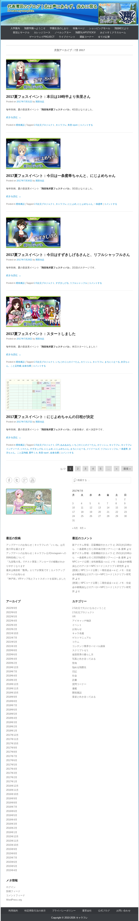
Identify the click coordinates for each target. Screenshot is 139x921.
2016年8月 (11, 802)
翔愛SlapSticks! (85, 32)
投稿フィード (13, 891)
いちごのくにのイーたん (68, 362)
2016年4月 (11, 819)
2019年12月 (12, 667)
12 (91, 507)
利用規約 (13, 910)
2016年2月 (11, 828)
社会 (74, 675)
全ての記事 (104, 36)
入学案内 (15, 28)
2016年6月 (11, 811)
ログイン (11, 887)
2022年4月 (11, 620)
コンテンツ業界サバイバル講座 (88, 646)
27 (99, 516)
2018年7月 (11, 705)
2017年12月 (12, 735)
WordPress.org (14, 899)
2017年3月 (11, 773)
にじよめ (72, 204)
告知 (74, 663)
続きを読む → (13, 117)
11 (82, 507)
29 (116, 516)
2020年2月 (11, 663)
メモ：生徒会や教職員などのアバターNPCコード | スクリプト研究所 (101, 574)
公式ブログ (104, 910)
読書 (74, 680)
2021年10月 (12, 633)
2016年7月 (11, 806)
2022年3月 (11, 625)
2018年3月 (11, 722)
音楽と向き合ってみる (84, 696)
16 (125, 507)
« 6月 (75, 528)
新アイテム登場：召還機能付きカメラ (92, 545)
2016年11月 (12, 790)
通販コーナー (87, 36)
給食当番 (26, 366)
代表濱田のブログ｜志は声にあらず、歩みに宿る (52, 6)
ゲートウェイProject (41, 36)
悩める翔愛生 (79, 667)
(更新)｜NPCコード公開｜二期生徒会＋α (93, 583)
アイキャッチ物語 (81, 620)
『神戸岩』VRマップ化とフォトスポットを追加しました (36, 578)
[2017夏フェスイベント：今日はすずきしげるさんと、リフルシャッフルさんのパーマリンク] (69, 232)
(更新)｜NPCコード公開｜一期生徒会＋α (93, 570)
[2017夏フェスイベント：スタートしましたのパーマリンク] (69, 311)
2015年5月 (11, 866)
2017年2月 (11, 777)
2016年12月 (12, 785)
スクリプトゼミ (80, 650)
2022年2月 (11, 629)
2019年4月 (11, 675)
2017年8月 (11, 751)
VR (73, 616)
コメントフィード (15, 895)
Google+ (25, 480)
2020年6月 (11, 654)
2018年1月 (11, 730)
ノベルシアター (63, 32)
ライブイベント (67, 36)
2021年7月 (11, 637)
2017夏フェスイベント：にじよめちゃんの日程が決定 (50, 417)
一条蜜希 (98, 204)
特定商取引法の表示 (35, 910)
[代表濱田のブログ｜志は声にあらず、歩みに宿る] (69, 13)
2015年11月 (12, 840)
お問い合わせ (123, 910)
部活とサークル (21, 32)
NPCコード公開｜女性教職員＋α (89, 561)
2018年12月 (12, 684)
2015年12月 (12, 836)
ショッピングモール (99, 28)
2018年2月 (11, 726)
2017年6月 (11, 760)
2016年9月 (11, 798)
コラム (75, 641)
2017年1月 (11, 781)
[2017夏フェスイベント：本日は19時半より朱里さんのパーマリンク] (69, 74)
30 (125, 516)
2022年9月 (11, 608)
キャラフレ (61, 125)
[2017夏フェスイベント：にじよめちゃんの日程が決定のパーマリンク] (69, 394)
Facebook (9, 480)
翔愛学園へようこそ (34, 28)
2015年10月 (12, 845)
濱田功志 (39, 101)
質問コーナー (79, 684)
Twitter (17, 480)
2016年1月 (11, 832)
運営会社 (87, 910)
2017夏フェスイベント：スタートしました (41, 334)
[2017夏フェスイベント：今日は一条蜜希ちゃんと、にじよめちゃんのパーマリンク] (69, 153)
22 (116, 512)
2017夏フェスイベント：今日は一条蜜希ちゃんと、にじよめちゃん (60, 176)
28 (108, 516)
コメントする (86, 125)
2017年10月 (12, 743)
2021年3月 (11, 646)
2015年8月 (11, 853)
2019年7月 (11, 671)
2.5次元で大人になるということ (89, 608)
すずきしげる (62, 283)
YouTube (32, 480)
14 (108, 507)
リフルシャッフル (78, 283)
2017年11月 (12, 739)
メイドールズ (93, 449)
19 (91, 512)
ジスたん (24, 449)
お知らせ (77, 629)
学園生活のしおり (59, 28)
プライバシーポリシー (64, 910)
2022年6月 (11, 612)
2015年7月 (11, 857)
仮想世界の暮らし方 (82, 654)
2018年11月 (12, 688)
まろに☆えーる (112, 362)
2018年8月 (11, 701)
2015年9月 (11, 849)
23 (125, 512)
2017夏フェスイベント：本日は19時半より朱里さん (48, 97)
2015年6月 (11, 862)
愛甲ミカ (33, 452)
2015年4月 (11, 870)
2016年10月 (12, 794)
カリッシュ (86, 362)
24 (73, 516)
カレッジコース (42, 32)
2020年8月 (11, 650)
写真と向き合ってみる (84, 658)
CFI (57, 445)
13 (99, 507)
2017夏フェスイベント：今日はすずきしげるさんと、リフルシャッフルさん (68, 255)
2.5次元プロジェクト (44, 125)
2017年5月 (11, 764)
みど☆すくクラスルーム (113, 32)
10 (73, 507)
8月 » (83, 528)
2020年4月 (11, 658)
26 (91, 516)
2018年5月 (11, 713)
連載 (74, 688)
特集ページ (79, 28)
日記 (74, 671)
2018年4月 (11, 718)
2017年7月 (11, 756)
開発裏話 (20, 125)
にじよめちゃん (85, 204)
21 (108, 512)
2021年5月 (11, 641)
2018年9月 (11, 696)
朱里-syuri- (73, 125)
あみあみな (65, 445)
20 (99, 512)
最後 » (127, 468)
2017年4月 (11, 768)
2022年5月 (11, 616)
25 (82, 516)
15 (116, 507)
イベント (77, 625)
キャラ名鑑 (78, 633)
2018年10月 (12, 692)
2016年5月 (11, 815)
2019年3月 (11, 680)
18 (82, 512)
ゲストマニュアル (81, 637)
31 (73, 520)
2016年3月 (11, 823)
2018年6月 (11, 709)
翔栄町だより (122, 28)
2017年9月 (11, 747)
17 (73, 512)
